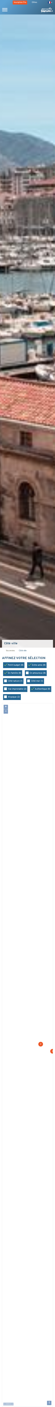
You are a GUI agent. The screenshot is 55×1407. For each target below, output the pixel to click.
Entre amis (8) (39, 665)
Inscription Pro (20, 2)
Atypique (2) (14, 697)
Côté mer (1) (37, 681)
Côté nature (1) (15, 681)
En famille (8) (14, 673)
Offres (34, 2)
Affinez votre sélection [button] (24, 658)
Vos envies (10, 650)
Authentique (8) (42, 689)
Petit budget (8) (15, 665)
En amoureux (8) (38, 673)
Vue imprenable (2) (17, 689)
